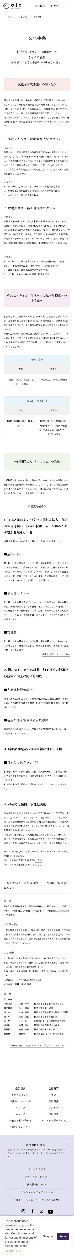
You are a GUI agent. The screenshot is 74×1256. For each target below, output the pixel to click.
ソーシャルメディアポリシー (37, 1192)
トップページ (9, 17)
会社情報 (24, 17)
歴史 (53, 1095)
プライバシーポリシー (37, 1176)
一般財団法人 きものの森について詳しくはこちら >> (37, 1045)
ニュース (20, 1114)
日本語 (55, 5)
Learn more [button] (13, 1250)
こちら (21, 855)
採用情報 (54, 1114)
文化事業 (54, 1101)
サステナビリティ (20, 1095)
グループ (20, 1107)
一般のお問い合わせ (20, 1120)
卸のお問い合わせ (20, 1127)
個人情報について (37, 1184)
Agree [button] (63, 1236)
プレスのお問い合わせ (53, 1120)
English (40, 5)
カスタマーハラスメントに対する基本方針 (37, 1200)
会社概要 (54, 1088)
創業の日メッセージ (20, 1101)
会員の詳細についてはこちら (56, 654)
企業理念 (20, 1088)
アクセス (54, 1107)
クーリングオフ (37, 1169)
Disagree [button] (48, 1236)
